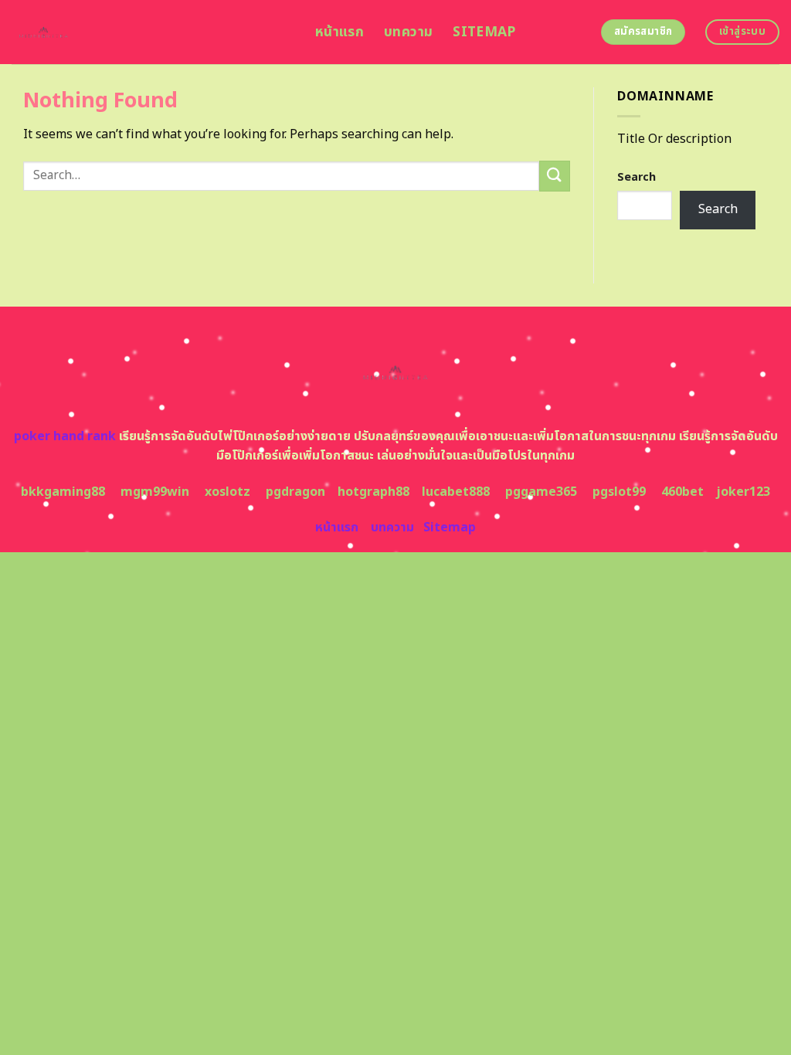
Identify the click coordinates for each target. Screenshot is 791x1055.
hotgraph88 (373, 492)
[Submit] (554, 176)
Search (636, 177)
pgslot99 (619, 492)
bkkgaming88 (63, 492)
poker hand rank (65, 436)
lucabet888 (456, 492)
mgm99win (155, 492)
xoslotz (227, 492)
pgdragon (295, 492)
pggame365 (541, 492)
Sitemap (484, 32)
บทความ (408, 32)
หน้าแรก (339, 32)
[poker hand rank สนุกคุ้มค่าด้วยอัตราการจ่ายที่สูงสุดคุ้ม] (152, 32)
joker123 (743, 492)
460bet (682, 492)
